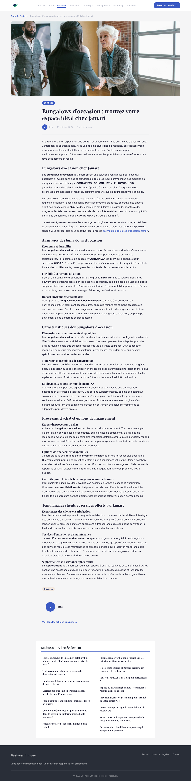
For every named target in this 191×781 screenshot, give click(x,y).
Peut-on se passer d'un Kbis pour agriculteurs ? (123, 679)
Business (61, 5)
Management (103, 5)
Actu (51, 5)
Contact (176, 754)
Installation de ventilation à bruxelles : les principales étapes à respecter (122, 659)
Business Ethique (23, 755)
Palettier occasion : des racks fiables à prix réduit (65, 725)
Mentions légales (161, 754)
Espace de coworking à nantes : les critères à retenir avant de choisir (123, 689)
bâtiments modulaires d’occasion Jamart (125, 230)
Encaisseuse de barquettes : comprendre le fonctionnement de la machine (122, 719)
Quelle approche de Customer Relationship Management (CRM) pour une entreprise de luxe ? (65, 661)
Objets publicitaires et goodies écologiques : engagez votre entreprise (122, 669)
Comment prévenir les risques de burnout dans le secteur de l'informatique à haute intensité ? (65, 713)
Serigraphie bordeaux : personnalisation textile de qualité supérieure (64, 692)
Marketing (118, 5)
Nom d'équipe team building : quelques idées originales (66, 702)
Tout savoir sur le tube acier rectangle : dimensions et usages (63, 672)
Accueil (42, 5)
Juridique (88, 5)
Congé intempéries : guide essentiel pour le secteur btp (122, 709)
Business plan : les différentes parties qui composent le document (121, 729)
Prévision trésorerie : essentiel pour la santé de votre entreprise (123, 699)
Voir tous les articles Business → (59, 622)
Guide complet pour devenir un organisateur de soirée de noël (66, 682)
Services (131, 5)
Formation (75, 5)
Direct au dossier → (167, 5)
